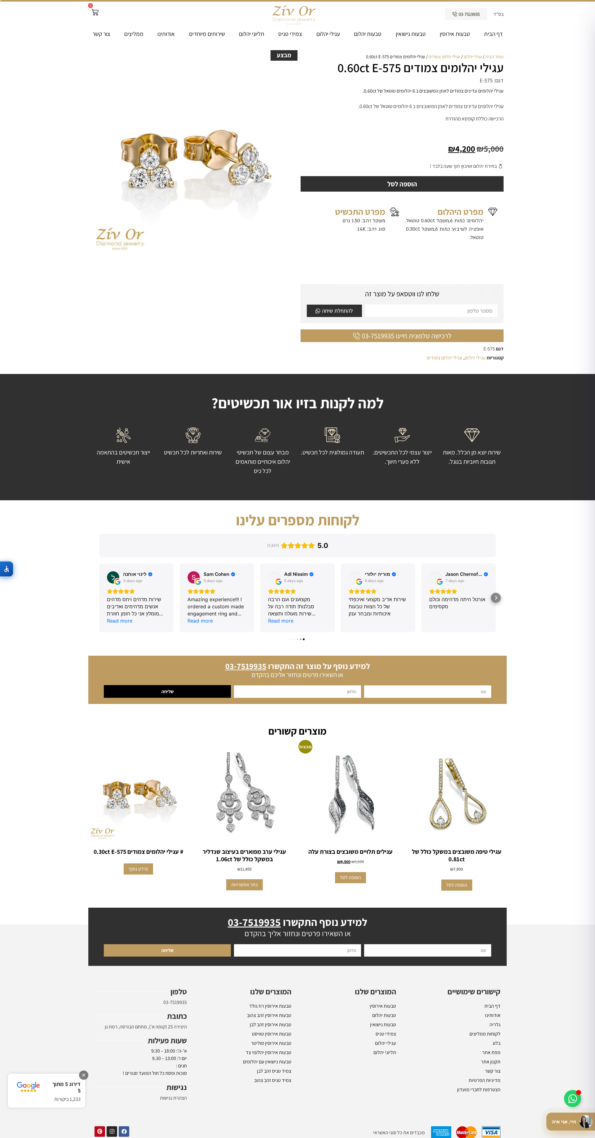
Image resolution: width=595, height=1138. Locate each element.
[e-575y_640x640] (192, 154)
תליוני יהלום (251, 33)
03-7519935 (175, 1002)
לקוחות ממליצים (484, 1034)
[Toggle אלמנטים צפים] (572, 1098)
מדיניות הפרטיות (484, 1080)
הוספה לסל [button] (456, 885)
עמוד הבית (494, 56)
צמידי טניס (290, 33)
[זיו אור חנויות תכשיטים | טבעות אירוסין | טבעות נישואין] (293, 14)
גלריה (495, 1024)
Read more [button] (119, 621)
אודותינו (166, 33)
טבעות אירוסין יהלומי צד (268, 1052)
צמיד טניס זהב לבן (274, 1071)
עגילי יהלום (328, 33)
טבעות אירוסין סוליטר (271, 1043)
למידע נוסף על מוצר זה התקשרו (297, 666)
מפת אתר (491, 1052)
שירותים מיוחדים (207, 33)
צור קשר (101, 33)
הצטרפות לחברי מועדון (478, 1089)
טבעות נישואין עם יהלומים (267, 1061)
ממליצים (133, 33)
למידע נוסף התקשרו (297, 922)
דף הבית (493, 33)
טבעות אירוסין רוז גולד (270, 1006)
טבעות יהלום (367, 33)
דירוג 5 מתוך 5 (66, 1087)
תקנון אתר (490, 1061)
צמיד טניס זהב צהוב (272, 1080)
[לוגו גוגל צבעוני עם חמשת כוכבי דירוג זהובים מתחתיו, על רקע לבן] (28, 1087)
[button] (99, 598)
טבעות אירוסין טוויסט (271, 1034)
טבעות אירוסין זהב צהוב (269, 1015)
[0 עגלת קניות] (95, 12)
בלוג (496, 1043)
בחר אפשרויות (244, 884)
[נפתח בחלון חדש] (124, 1131)
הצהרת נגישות (173, 1098)
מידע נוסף (138, 869)
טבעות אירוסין (455, 33)
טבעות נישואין (411, 33)
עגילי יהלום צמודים (444, 56)
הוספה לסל (402, 184)
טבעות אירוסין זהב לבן (270, 1024)
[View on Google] (113, 577)
